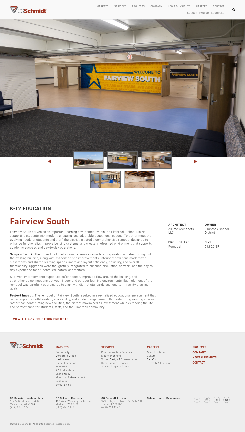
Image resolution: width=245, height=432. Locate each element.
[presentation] (52, 161)
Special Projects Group (115, 366)
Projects (138, 6)
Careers (202, 6)
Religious (61, 381)
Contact (218, 6)
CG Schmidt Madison (69, 398)
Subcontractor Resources (205, 13)
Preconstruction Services (116, 352)
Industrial (61, 366)
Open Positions (156, 352)
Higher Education (66, 363)
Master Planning (111, 355)
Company (156, 6)
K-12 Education (30, 208)
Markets (103, 6)
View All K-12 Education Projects (40, 319)
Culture (151, 355)
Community (63, 352)
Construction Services (114, 363)
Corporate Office (66, 355)
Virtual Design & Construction (119, 359)
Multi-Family (63, 374)
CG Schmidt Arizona (114, 398)
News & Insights (179, 6)
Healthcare (62, 359)
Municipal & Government (70, 377)
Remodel (174, 246)
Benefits (152, 359)
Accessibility (63, 424)
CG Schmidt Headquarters (26, 398)
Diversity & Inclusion (159, 363)
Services (120, 6)
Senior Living (63, 384)
